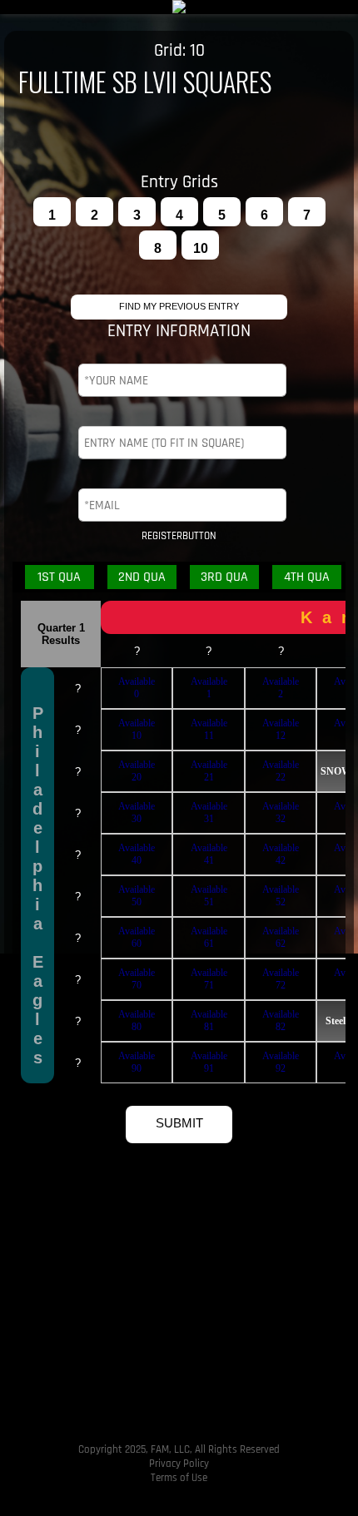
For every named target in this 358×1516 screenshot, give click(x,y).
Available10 (136, 729)
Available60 (136, 937)
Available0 (136, 688)
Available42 (280, 854)
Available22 (280, 771)
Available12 (280, 729)
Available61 (209, 937)
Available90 (136, 1062)
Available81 (209, 1020)
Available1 (209, 688)
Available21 (209, 771)
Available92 (280, 1062)
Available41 (209, 854)
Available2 (280, 688)
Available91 (209, 1062)
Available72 (280, 979)
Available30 (136, 812)
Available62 (280, 937)
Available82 (280, 1020)
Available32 (280, 812)
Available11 (209, 729)
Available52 (280, 896)
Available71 (209, 979)
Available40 (136, 854)
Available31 (209, 812)
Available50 (136, 896)
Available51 (209, 896)
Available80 (136, 1020)
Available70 (136, 979)
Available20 (136, 771)
